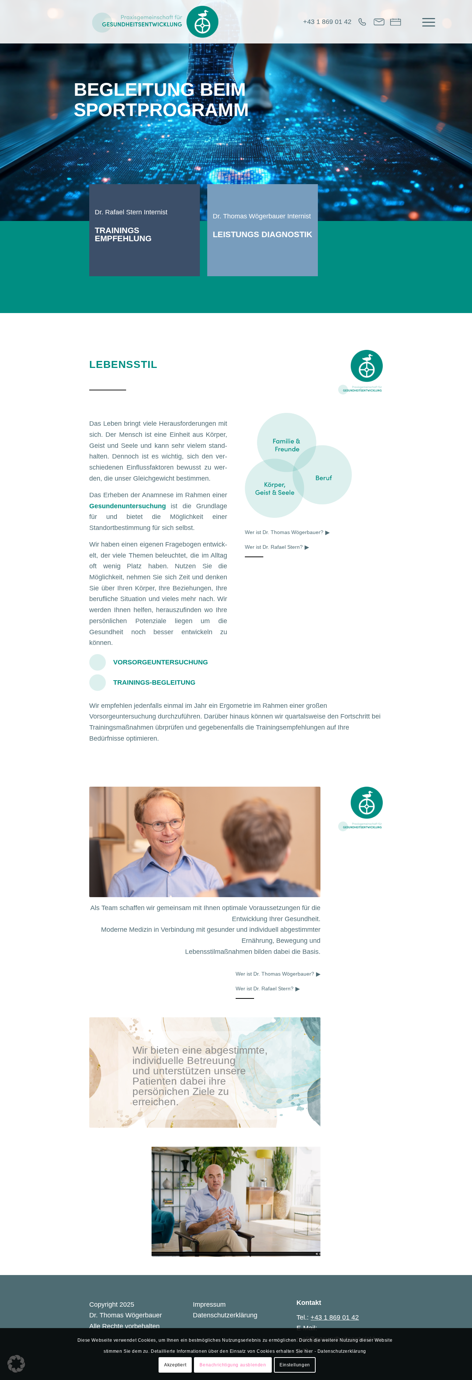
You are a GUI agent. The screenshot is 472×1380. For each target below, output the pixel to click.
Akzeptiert (175, 1364)
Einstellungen (295, 1364)
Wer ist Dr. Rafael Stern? (274, 547)
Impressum (209, 1304)
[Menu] (426, 21)
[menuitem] (426, 21)
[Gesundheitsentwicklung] (155, 21)
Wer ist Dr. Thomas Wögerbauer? (284, 532)
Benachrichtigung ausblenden (232, 1364)
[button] (16, 1364)
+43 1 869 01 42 (327, 21)
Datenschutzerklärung (225, 1315)
